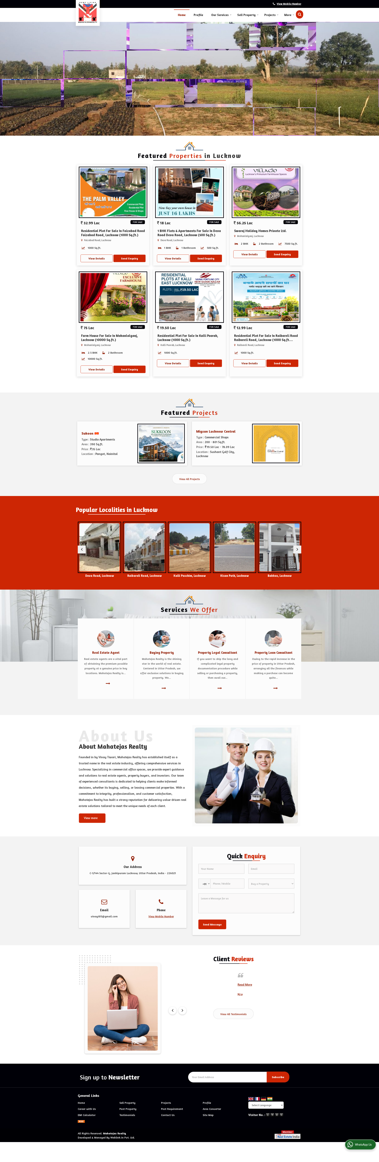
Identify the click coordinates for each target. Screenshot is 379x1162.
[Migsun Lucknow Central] (276, 443)
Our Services (220, 15)
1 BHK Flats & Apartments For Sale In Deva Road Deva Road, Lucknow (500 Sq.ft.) (189, 233)
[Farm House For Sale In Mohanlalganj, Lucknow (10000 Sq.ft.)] (113, 297)
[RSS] (81, 1121)
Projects (270, 15)
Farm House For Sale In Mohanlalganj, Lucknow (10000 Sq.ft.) (109, 338)
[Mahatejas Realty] (88, 12)
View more (91, 818)
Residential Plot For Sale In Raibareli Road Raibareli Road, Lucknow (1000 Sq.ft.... (266, 338)
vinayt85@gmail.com (104, 916)
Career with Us (87, 1108)
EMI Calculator (87, 1115)
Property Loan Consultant (273, 653)
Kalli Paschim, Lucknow (145, 576)
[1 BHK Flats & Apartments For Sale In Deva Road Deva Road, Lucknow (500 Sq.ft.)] (189, 192)
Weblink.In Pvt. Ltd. (122, 1137)
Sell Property (246, 15)
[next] (297, 549)
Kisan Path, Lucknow (189, 576)
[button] (289, 3)
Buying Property (162, 653)
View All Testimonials (233, 1014)
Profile (198, 15)
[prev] (82, 549)
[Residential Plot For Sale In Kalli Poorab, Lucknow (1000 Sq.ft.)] (189, 297)
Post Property (127, 1108)
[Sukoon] (161, 443)
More (287, 15)
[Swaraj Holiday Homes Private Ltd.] (266, 192)
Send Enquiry (129, 258)
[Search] (299, 14)
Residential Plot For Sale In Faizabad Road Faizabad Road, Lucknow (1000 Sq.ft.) (113, 233)
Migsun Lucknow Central (215, 431)
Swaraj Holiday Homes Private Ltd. (260, 231)
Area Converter (212, 1108)
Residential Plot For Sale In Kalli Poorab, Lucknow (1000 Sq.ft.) (188, 338)
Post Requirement (172, 1108)
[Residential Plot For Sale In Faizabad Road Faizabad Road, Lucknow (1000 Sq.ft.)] (113, 192)
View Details (96, 258)
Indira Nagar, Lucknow (279, 576)
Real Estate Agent (105, 653)
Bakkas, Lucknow (235, 576)
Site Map (208, 1115)
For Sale (138, 222)
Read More (176, 984)
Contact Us (167, 1115)
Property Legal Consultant (217, 653)
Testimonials (127, 1115)
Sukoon (87, 433)
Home (182, 15)
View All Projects (189, 479)
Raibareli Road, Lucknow (99, 576)
